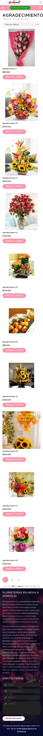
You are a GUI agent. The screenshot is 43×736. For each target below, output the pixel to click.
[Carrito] (2, 7)
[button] (14, 77)
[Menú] (40, 7)
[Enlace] (14, 2)
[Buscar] (40, 2)
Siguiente (18, 580)
